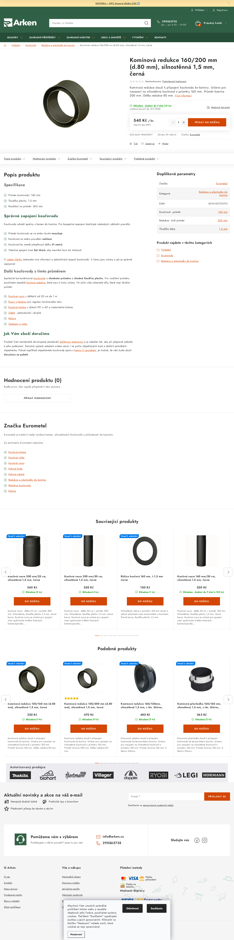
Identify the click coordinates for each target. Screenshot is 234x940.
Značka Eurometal (78, 159)
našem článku (14, 259)
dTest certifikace (12, 907)
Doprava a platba (71, 882)
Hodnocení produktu (44, 159)
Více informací (183, 95)
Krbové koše (15, 469)
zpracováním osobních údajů (158, 805)
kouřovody (40, 278)
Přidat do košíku (207, 122)
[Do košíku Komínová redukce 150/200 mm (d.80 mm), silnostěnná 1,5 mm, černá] (88, 729)
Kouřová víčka (16, 457)
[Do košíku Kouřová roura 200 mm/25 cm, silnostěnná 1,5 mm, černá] (32, 601)
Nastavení (76, 934)
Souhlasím (157, 908)
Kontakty (8, 882)
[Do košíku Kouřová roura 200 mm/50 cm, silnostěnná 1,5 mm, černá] (88, 601)
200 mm (222, 220)
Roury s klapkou (17, 302)
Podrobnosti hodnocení (174, 81)
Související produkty (111, 159)
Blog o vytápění (12, 901)
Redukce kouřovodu (19, 485)
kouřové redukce (36, 282)
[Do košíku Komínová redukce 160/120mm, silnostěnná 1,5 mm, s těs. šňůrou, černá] (145, 729)
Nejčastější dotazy (71, 876)
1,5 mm (223, 229)
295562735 (169, 21)
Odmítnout (132, 908)
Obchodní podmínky (72, 895)
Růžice (12, 491)
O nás (7, 876)
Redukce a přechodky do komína (213, 193)
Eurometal (195, 134)
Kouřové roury (16, 296)
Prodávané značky (13, 895)
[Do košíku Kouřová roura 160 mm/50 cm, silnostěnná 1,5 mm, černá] (201, 601)
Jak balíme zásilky (71, 888)
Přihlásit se (217, 796)
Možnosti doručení (220, 107)
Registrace (222, 10)
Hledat (146, 23)
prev (6, 572)
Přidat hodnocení (37, 398)
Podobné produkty (144, 159)
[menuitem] (15, 37)
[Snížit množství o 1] (173, 122)
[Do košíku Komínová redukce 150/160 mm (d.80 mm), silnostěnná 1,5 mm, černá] (32, 729)
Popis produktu (12, 159)
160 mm (222, 212)
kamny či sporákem (85, 350)
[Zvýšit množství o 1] (184, 122)
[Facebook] (196, 840)
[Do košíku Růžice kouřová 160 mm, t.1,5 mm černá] (145, 601)
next (228, 572)
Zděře (11, 313)
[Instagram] (204, 840)
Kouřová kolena (17, 307)
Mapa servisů (10, 888)
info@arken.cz (113, 836)
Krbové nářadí (16, 474)
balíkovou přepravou (71, 342)
